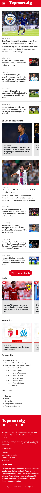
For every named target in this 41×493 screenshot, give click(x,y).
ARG (23, 487)
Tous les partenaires (12, 406)
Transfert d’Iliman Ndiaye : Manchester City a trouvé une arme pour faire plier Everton (19, 42)
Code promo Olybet (15, 378)
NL (33, 487)
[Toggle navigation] (3, 3)
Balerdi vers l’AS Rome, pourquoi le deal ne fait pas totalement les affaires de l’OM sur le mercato (14, 228)
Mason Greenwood (9, 479)
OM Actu (8, 401)
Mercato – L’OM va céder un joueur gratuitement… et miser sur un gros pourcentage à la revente (14, 110)
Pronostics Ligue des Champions (17, 363)
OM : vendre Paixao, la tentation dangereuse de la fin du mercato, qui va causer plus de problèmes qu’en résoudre (14, 78)
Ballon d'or (7, 468)
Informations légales (9, 455)
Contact (5, 453)
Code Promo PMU (15, 370)
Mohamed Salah (14, 481)
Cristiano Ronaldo (9, 473)
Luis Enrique (6, 471)
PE (28, 487)
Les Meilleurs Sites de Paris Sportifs (18, 365)
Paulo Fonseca (23, 479)
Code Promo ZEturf (15, 380)
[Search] (37, 3)
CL (26, 487)
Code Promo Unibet (15, 375)
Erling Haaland (18, 471)
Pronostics (7, 320)
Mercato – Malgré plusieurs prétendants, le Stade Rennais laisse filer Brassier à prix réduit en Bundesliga (14, 212)
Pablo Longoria (31, 471)
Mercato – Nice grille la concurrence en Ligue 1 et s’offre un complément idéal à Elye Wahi (14, 94)
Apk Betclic (12, 385)
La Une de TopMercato (12, 120)
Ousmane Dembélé (27, 476)
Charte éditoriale (8, 458)
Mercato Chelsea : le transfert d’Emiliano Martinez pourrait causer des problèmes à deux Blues (13, 261)
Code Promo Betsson (16, 383)
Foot (7, 398)
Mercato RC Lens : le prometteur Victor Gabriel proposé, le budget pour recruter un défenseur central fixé (16, 308)
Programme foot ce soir (14, 404)
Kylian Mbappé (18, 468)
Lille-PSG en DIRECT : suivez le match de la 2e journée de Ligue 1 (20, 191)
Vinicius (5, 476)
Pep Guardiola (32, 473)
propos (6, 460)
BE (30, 487)
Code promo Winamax (17, 373)
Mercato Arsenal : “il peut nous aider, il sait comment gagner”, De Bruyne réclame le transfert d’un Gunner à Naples (14, 245)
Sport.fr (8, 396)
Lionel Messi (21, 473)
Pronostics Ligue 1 (11, 360)
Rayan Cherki (14, 476)
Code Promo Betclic (15, 368)
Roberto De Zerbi (31, 468)
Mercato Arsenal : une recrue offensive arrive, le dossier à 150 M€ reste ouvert (14, 62)
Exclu (4, 278)
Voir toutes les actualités (20, 273)
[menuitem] (37, 3)
